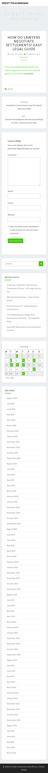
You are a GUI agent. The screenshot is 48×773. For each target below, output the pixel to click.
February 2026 (12, 431)
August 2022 (12, 660)
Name (11, 191)
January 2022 (12, 698)
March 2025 (11, 491)
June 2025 (11, 474)
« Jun (7, 377)
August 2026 (12, 398)
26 (34, 369)
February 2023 (12, 627)
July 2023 (11, 600)
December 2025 (13, 442)
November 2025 (13, 447)
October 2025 (12, 453)
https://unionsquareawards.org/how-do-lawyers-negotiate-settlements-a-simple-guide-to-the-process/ (23, 70)
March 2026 (11, 425)
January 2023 (12, 633)
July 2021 (11, 731)
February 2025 (12, 496)
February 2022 (12, 693)
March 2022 (11, 687)
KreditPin (31, 54)
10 (23, 360)
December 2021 (13, 703)
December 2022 (13, 638)
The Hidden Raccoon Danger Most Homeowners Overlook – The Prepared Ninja (23, 318)
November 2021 (13, 709)
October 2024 (12, 518)
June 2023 (11, 605)
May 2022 (10, 676)
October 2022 (12, 649)
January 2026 (12, 436)
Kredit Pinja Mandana (15, 3)
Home (10, 89)
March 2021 (11, 753)
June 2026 (11, 409)
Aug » (12, 377)
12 (34, 360)
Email (11, 203)
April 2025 (11, 485)
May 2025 (10, 480)
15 (12, 365)
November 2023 (13, 578)
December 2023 (13, 573)
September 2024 (14, 523)
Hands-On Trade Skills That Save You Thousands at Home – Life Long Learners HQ (24, 288)
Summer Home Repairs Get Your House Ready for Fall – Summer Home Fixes (24, 119)
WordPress (32, 767)
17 (23, 365)
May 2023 (10, 611)
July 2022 (11, 665)
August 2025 (12, 463)
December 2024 (13, 507)
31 (23, 373)
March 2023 (11, 622)
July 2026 (11, 403)
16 (17, 365)
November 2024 (13, 513)
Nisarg (24, 770)
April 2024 (11, 551)
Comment (13, 155)
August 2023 (12, 594)
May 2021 (10, 742)
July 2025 (11, 469)
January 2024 (12, 567)
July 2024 (11, 534)
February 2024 (12, 562)
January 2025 (12, 502)
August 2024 (12, 529)
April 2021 (11, 747)
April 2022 (11, 682)
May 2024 (10, 545)
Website (11, 214)
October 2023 (12, 583)
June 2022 (11, 671)
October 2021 (12, 714)
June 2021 (11, 736)
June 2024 (11, 540)
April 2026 (11, 420)
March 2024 (11, 556)
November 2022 (13, 643)
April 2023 (11, 616)
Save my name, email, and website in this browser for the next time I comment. (24, 229)
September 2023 (14, 589)
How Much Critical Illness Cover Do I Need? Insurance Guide (24, 105)
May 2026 (10, 414)
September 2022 (14, 654)
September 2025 (14, 458)
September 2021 (14, 720)
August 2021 (12, 725)
